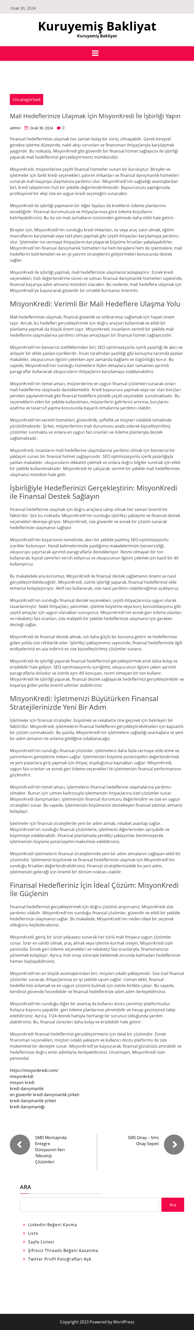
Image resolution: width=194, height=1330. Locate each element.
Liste (33, 1233)
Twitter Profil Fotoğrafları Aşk (59, 1259)
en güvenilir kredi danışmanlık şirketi (44, 1094)
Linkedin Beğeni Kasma (52, 1224)
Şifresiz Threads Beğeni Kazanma (63, 1250)
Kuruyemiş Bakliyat (97, 26)
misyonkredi (21, 1076)
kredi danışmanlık (26, 1088)
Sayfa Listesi (41, 1242)
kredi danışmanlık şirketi (33, 1100)
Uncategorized (26, 99)
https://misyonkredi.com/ (34, 1070)
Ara (25, 1187)
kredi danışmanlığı (27, 1107)
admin (15, 128)
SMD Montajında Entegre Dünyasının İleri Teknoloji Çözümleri (51, 1150)
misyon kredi (22, 1082)
